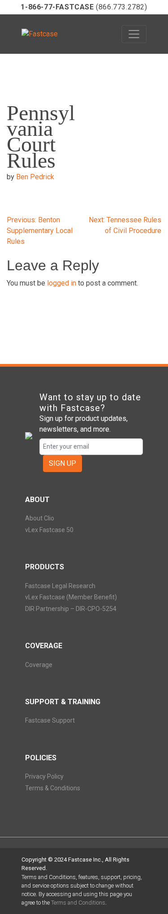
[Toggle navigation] (133, 34)
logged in (61, 283)
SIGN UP (62, 463)
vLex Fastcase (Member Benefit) (71, 597)
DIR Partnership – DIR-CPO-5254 (70, 608)
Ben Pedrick (35, 177)
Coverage (38, 664)
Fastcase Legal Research (60, 585)
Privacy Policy (44, 776)
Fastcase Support (50, 720)
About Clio (39, 518)
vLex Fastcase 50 (49, 529)
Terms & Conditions (52, 788)
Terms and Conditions (78, 902)
